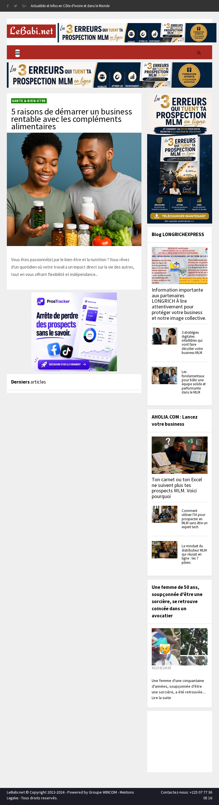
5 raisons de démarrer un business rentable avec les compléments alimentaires (71, 119)
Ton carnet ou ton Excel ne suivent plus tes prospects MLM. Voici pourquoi (177, 487)
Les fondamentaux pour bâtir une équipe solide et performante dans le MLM (194, 381)
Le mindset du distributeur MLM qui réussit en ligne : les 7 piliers (194, 554)
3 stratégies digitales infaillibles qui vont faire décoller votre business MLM (192, 342)
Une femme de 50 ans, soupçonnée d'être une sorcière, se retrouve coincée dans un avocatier (177, 601)
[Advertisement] (184, 740)
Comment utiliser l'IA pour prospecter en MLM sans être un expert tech (195, 518)
